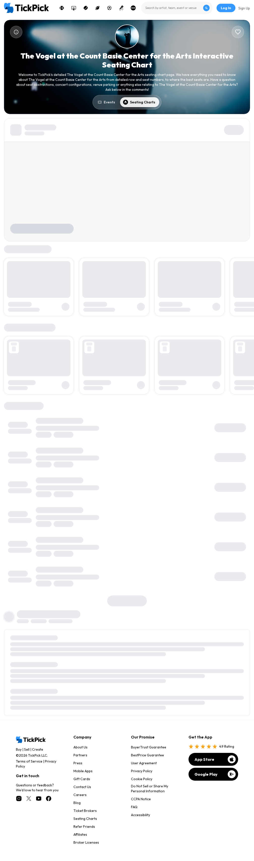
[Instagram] (19, 798)
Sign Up (244, 8)
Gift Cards (81, 779)
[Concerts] (121, 8)
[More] (133, 8)
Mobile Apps (83, 771)
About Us (80, 747)
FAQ (134, 807)
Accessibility (140, 815)
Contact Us (82, 787)
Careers (80, 795)
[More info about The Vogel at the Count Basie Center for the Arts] (16, 32)
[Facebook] (49, 798)
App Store (204, 759)
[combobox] (177, 8)
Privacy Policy (141, 771)
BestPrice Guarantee (147, 755)
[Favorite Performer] (238, 32)
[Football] (97, 8)
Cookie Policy (141, 779)
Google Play (206, 774)
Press (77, 763)
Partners (80, 755)
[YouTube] (39, 798)
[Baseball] (62, 8)
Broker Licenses (86, 842)
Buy (19, 749)
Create (37, 749)
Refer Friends (84, 826)
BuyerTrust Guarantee (148, 747)
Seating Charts (85, 818)
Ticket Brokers (85, 810)
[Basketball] (74, 8)
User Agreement (144, 763)
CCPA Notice (141, 799)
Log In (226, 8)
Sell (27, 749)
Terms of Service (29, 761)
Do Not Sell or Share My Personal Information (149, 788)
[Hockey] (86, 8)
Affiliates (80, 834)
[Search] (206, 8)
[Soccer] (109, 8)
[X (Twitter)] (29, 798)
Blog (77, 802)
